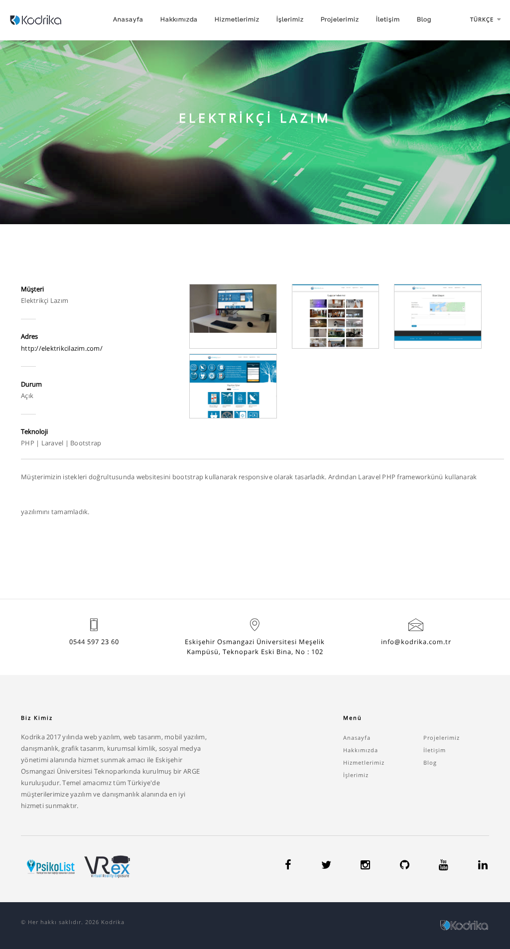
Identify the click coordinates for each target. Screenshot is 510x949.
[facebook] (288, 866)
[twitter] (326, 866)
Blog (424, 19)
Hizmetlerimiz (237, 19)
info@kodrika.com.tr (416, 641)
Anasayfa (128, 19)
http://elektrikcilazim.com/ (62, 348)
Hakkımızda (179, 19)
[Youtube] (443, 866)
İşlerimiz (290, 19)
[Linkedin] (483, 866)
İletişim (388, 19)
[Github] (404, 866)
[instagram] (365, 866)
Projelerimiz (340, 19)
